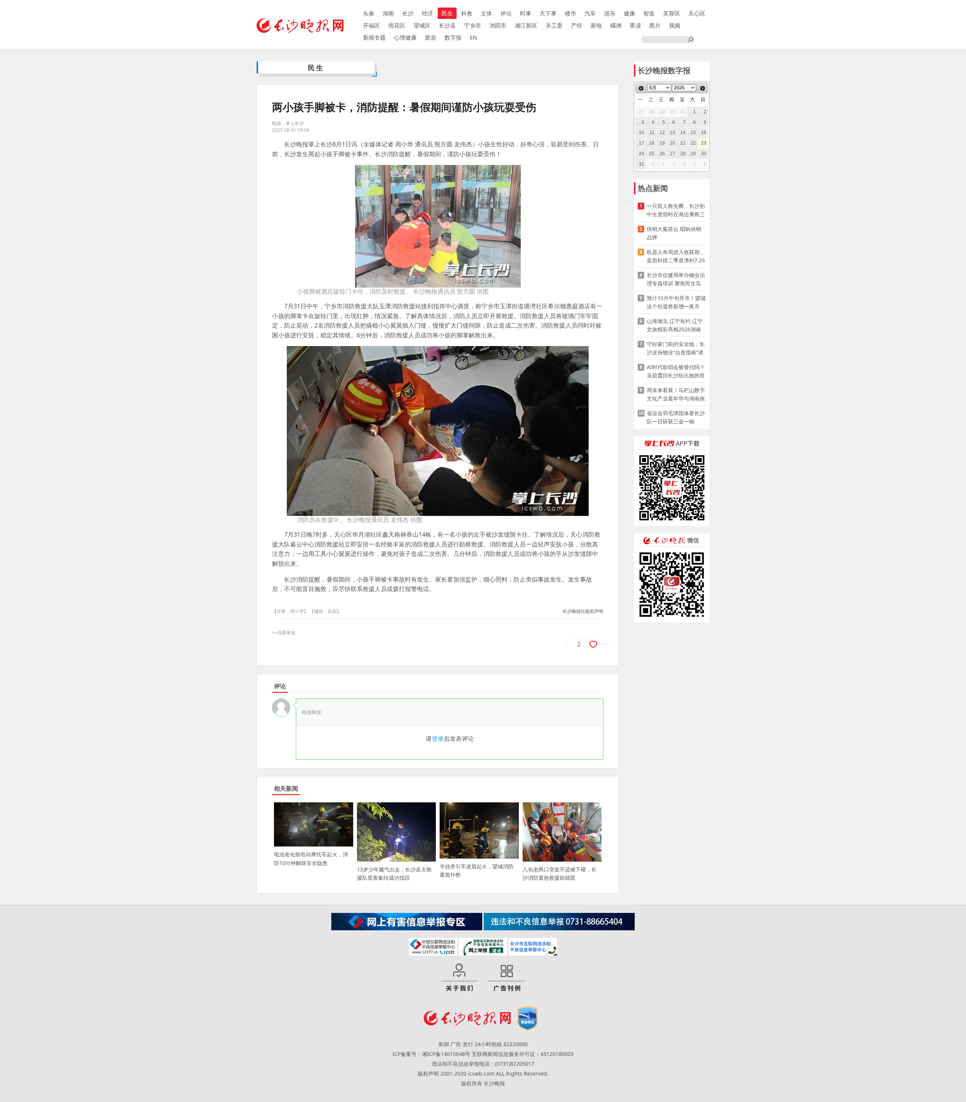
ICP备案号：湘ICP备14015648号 (431, 1053)
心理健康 (405, 37)
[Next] (702, 88)
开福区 (371, 25)
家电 (596, 25)
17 (641, 143)
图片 (655, 25)
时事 (525, 13)
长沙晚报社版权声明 (583, 611)
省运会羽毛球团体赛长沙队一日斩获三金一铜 (676, 417)
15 (693, 132)
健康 (629, 13)
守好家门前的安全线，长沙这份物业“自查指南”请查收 (676, 348)
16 (703, 132)
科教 (466, 13)
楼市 (570, 13)
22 (693, 143)
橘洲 (615, 25)
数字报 (453, 37)
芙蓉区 (671, 13)
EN (473, 37)
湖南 (388, 13)
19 (662, 143)
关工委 (554, 25)
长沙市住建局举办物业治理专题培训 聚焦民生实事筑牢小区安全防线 (676, 279)
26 (662, 153)
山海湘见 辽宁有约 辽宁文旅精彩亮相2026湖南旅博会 (675, 325)
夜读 (635, 25)
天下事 (548, 13)
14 (683, 132)
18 (651, 143)
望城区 (422, 25)
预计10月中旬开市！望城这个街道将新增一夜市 (676, 302)
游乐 (609, 13)
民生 (447, 13)
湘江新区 (526, 25)
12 (662, 132)
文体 (486, 13)
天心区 (696, 13)
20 (672, 143)
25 (651, 153)
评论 (506, 13)
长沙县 (447, 25)
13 (672, 132)
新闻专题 (374, 37)
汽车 (590, 13)
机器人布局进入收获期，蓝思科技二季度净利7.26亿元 (676, 256)
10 (641, 132)
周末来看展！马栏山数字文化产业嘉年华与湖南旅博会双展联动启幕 (676, 394)
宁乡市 (472, 25)
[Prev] (641, 88)
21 (683, 143)
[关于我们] (459, 978)
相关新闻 (286, 788)
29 (693, 153)
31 (641, 164)
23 (703, 143)
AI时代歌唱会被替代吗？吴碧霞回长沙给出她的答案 (676, 371)
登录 (438, 738)
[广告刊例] (507, 978)
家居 (430, 37)
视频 (674, 25)
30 (703, 153)
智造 (649, 13)
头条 (368, 13)
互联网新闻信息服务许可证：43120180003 (523, 1053)
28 (683, 153)
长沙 (408, 13)
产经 (576, 25)
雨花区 (396, 25)
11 (651, 132)
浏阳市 (497, 25)
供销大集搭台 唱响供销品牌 (674, 233)
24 (641, 153)
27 (672, 153)
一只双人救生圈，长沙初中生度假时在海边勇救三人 (676, 210)
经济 (427, 13)
